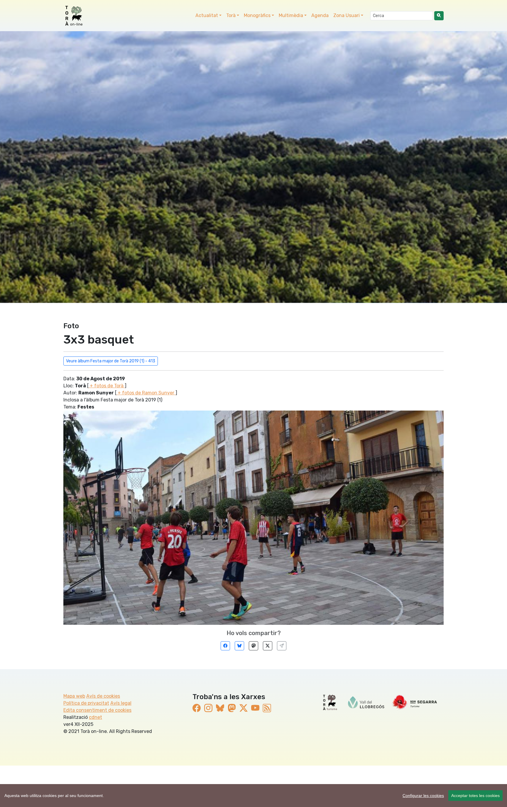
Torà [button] (231, 15)
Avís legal (120, 703)
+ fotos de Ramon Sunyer (145, 393)
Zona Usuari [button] (346, 15)
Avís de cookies (103, 696)
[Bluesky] (239, 645)
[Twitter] (267, 645)
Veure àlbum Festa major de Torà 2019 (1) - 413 (110, 361)
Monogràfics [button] (257, 15)
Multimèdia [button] (291, 15)
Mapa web (74, 696)
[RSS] (267, 708)
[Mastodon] (253, 645)
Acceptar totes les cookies (475, 795)
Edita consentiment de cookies (97, 710)
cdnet (95, 717)
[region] (253, 795)
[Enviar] (281, 645)
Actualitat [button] (206, 15)
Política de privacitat (86, 703)
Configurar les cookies (423, 795)
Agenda (320, 15)
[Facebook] (225, 645)
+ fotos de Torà (107, 386)
